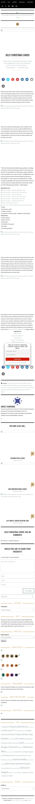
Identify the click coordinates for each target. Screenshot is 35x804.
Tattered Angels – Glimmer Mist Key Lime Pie (14, 196)
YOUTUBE (22, 329)
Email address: (5, 634)
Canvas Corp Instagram (17, 340)
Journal (18, 755)
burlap (28, 730)
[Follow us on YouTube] (12, 6)
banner (24, 730)
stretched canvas (13, 768)
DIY (5, 63)
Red (16, 389)
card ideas (14, 383)
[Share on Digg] (27, 80)
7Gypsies (13, 726)
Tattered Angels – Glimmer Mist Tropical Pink (14, 192)
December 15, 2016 (23, 67)
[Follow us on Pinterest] (16, 6)
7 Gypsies (4, 727)
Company (14, 2)
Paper (13, 763)
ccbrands (11, 406)
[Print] (3, 87)
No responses (10, 67)
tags (18, 768)
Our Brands (30, 2)
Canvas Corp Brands (28, 798)
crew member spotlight (29, 743)
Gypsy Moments (10, 752)
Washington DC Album (17, 458)
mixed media (20, 759)
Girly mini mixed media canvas (17, 489)
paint (7, 763)
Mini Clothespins (8, 760)
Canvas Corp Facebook (17, 342)
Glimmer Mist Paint (13, 63)
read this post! (28, 626)
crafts (21, 742)
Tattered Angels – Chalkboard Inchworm (13, 201)
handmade (23, 385)
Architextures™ (8, 730)
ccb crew (19, 738)
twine (10, 772)
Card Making (15, 61)
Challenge (15, 743)
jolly (11, 387)
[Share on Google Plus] (12, 80)
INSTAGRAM (15, 329)
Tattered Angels (20, 65)
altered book (31, 727)
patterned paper (23, 763)
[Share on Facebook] (3, 80)
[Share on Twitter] (8, 80)
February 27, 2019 (17, 460)
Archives (3, 785)
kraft (22, 755)
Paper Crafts (10, 65)
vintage (19, 772)
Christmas (23, 61)
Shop (9, 2)
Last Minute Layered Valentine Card (17, 521)
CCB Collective (17, 333)
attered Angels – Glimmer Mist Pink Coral (14, 190)
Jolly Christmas (25, 63)
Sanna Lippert (21, 389)
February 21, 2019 (17, 491)
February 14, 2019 (17, 523)
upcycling (14, 772)
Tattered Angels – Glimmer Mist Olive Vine (13, 198)
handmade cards (19, 752)
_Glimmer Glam (27, 772)
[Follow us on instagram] (9, 6)
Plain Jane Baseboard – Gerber (10, 203)
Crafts (29, 61)
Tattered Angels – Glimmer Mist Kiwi (12, 194)
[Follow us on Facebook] (5, 6)
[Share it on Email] (31, 80)
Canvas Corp (6, 61)
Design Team (7, 747)
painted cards (10, 389)
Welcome (3, 2)
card (9, 739)
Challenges (22, 2)
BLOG (9, 329)
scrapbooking (5, 768)
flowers (20, 747)
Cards (18, 383)
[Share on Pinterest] (17, 80)
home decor (10, 755)
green (18, 385)
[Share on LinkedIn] (22, 80)
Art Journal (18, 731)
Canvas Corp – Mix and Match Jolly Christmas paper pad (17, 205)
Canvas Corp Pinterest (17, 335)
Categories (4, 606)
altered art (22, 726)
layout (26, 755)
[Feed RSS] (2, 6)
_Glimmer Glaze (7, 776)
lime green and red (26, 387)
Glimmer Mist (13, 385)
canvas (9, 383)
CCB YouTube (17, 338)
